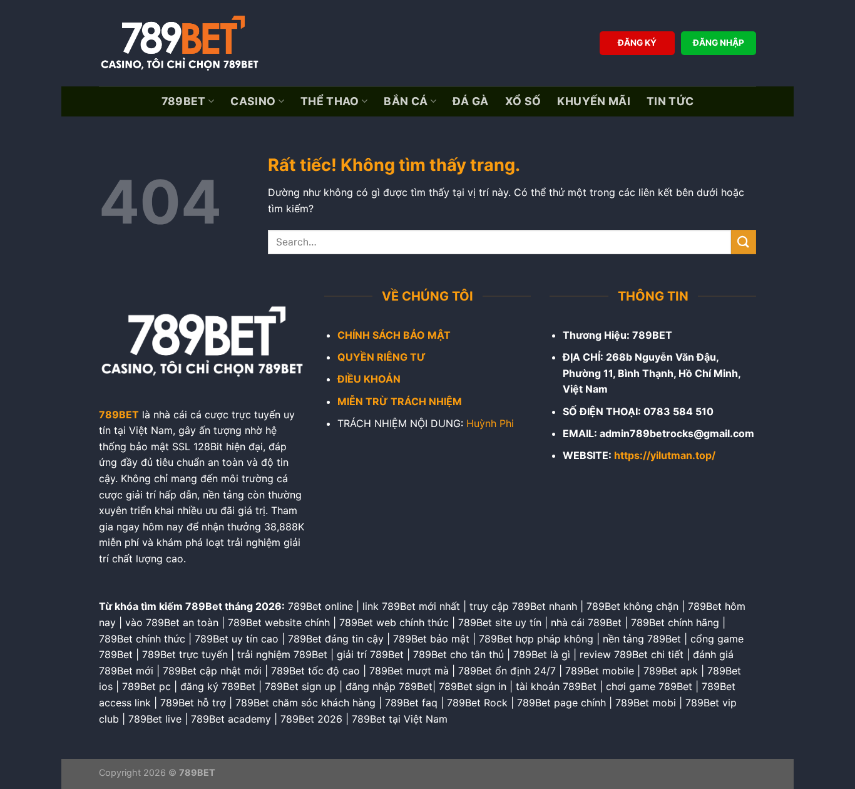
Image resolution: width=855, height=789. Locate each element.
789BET (183, 101)
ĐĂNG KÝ (637, 43)
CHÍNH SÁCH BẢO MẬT (394, 335)
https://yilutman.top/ (664, 455)
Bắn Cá (405, 101)
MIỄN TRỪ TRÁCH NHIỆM (399, 401)
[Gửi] (743, 242)
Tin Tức (670, 101)
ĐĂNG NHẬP (718, 43)
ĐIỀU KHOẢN (369, 379)
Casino (252, 101)
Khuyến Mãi (593, 101)
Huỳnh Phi (490, 423)
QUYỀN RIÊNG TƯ (381, 357)
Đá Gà (471, 101)
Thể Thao (329, 101)
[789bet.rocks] (183, 43)
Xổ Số (523, 101)
